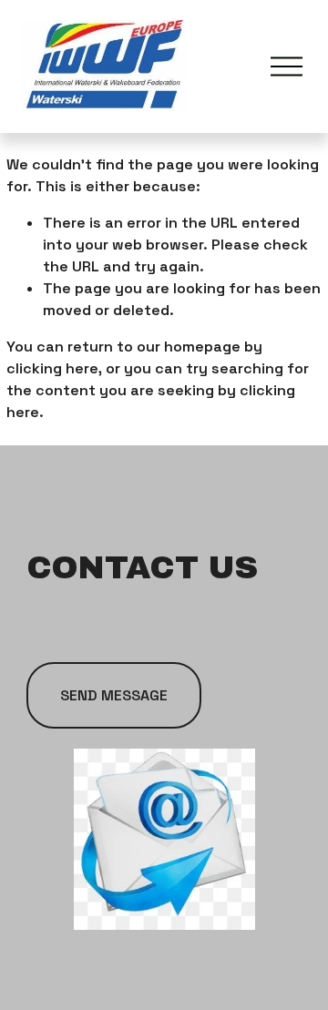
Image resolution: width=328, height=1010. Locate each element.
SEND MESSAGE (114, 695)
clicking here (52, 368)
